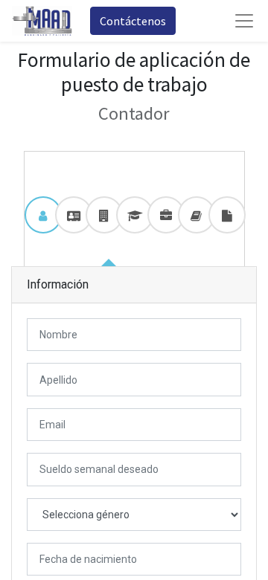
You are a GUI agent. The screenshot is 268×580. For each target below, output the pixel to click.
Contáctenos (133, 20)
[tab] (43, 214)
